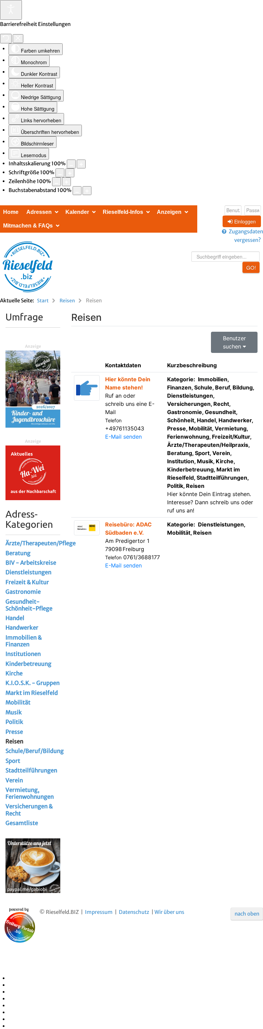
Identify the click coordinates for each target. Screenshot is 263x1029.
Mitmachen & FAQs (28, 226)
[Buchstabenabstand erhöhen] (87, 190)
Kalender (77, 212)
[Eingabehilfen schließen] (18, 38)
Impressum (99, 912)
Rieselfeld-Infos (123, 212)
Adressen (39, 212)
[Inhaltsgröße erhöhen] (81, 164)
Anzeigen (169, 212)
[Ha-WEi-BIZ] (32, 472)
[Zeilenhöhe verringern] (56, 181)
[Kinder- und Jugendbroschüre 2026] (32, 388)
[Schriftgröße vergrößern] (69, 172)
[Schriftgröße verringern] (59, 172)
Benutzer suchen (234, 342)
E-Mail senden (123, 436)
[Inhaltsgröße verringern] (71, 164)
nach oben (247, 913)
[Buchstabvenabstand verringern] (77, 190)
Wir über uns (169, 912)
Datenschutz (134, 912)
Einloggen (245, 221)
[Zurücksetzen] (6, 38)
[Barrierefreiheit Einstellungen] (11, 10)
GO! (251, 267)
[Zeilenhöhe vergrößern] (66, 181)
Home (10, 212)
